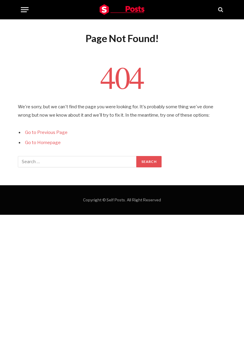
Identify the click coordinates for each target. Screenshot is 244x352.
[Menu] (25, 9)
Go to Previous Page (46, 132)
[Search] (220, 9)
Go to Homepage (43, 142)
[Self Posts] (122, 9)
